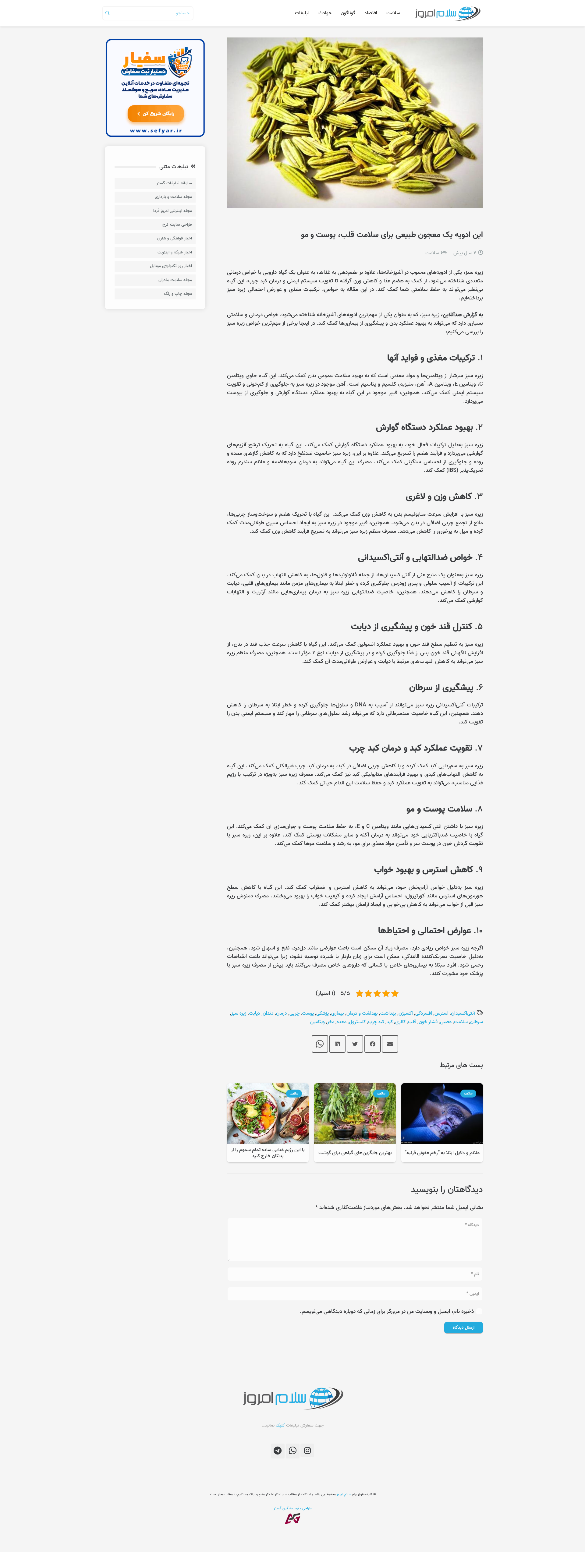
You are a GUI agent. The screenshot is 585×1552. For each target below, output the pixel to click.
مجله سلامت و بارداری (173, 196)
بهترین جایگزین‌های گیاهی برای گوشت (355, 1153)
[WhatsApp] (293, 1451)
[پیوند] (447, 13)
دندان (268, 1013)
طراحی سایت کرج (177, 224)
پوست (308, 1013)
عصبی (446, 1022)
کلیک (280, 1425)
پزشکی (322, 1013)
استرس (441, 1013)
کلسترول (357, 1022)
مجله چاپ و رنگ (178, 293)
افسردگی (423, 1013)
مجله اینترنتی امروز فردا (172, 210)
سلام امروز (344, 1494)
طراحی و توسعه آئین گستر (293, 1508)
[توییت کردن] (355, 1044)
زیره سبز (238, 1013)
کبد (390, 1022)
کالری (400, 1022)
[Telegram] (278, 1451)
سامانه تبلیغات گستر (174, 183)
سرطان (476, 1022)
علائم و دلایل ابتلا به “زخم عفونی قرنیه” (442, 1153)
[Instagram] (307, 1450)
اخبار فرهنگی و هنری (174, 238)
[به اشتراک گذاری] (372, 1044)
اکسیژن (406, 1013)
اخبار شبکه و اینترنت (175, 252)
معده (341, 1022)
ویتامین (317, 1022)
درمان (281, 1013)
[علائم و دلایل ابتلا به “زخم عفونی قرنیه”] (442, 1087)
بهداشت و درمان (362, 1013)
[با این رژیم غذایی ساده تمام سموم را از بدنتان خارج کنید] (268, 1087)
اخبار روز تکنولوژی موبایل (171, 266)
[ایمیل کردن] (390, 1044)
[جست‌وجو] (107, 13)
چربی (294, 1013)
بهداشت (388, 1013)
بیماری (337, 1013)
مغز (330, 1022)
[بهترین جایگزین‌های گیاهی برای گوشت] (355, 1087)
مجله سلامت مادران (175, 280)
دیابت (254, 1013)
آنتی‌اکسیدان (463, 1013)
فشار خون (428, 1022)
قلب (412, 1022)
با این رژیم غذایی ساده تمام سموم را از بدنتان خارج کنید (268, 1153)
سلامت (432, 253)
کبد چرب (376, 1022)
